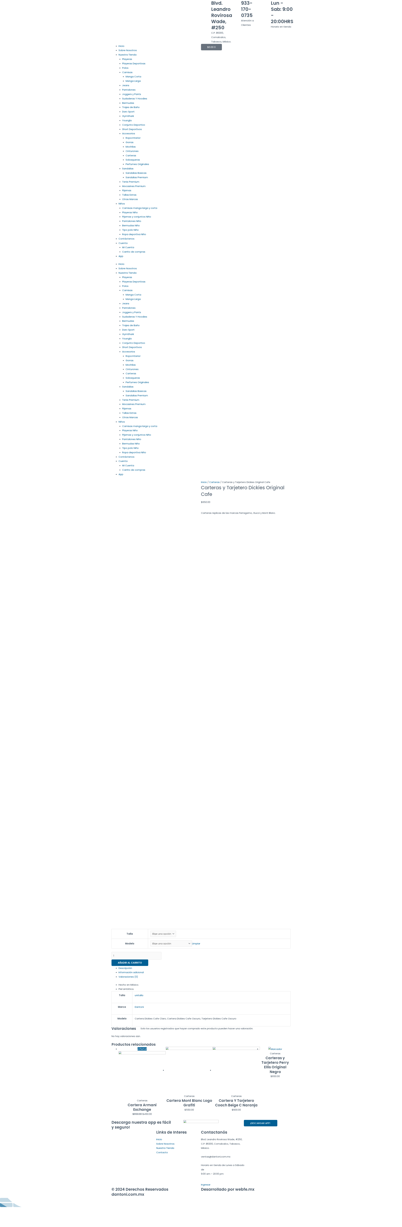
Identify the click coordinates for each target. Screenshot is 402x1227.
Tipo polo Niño (130, 229)
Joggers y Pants (131, 94)
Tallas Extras (129, 194)
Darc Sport (128, 111)
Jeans (125, 85)
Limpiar (196, 943)
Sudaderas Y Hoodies (134, 98)
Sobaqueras (133, 159)
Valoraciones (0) (128, 976)
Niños (122, 203)
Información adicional (131, 972)
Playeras (127, 59)
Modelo (129, 943)
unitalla (139, 995)
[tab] (205, 968)
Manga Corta (133, 76)
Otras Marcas (130, 199)
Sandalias (127, 168)
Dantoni (139, 1007)
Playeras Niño (130, 212)
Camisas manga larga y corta (139, 208)
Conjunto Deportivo (133, 124)
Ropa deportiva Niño (134, 234)
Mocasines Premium (134, 186)
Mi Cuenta (128, 247)
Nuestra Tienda (127, 54)
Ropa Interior (133, 137)
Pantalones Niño (131, 221)
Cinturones (132, 151)
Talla (130, 933)
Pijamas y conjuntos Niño (136, 216)
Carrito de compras (133, 251)
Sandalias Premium (137, 177)
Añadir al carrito (130, 962)
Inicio (121, 46)
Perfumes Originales (137, 164)
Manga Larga (133, 81)
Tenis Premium (130, 181)
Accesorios (128, 133)
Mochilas (131, 146)
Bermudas (128, 103)
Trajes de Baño (131, 107)
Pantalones (129, 89)
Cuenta (123, 243)
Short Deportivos (132, 129)
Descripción (125, 968)
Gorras (129, 142)
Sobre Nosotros (128, 50)
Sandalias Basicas (136, 173)
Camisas (127, 72)
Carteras (131, 155)
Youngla (127, 120)
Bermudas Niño (131, 225)
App (121, 256)
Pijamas (126, 190)
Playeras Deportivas (133, 63)
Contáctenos (126, 238)
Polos (125, 68)
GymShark (128, 116)
